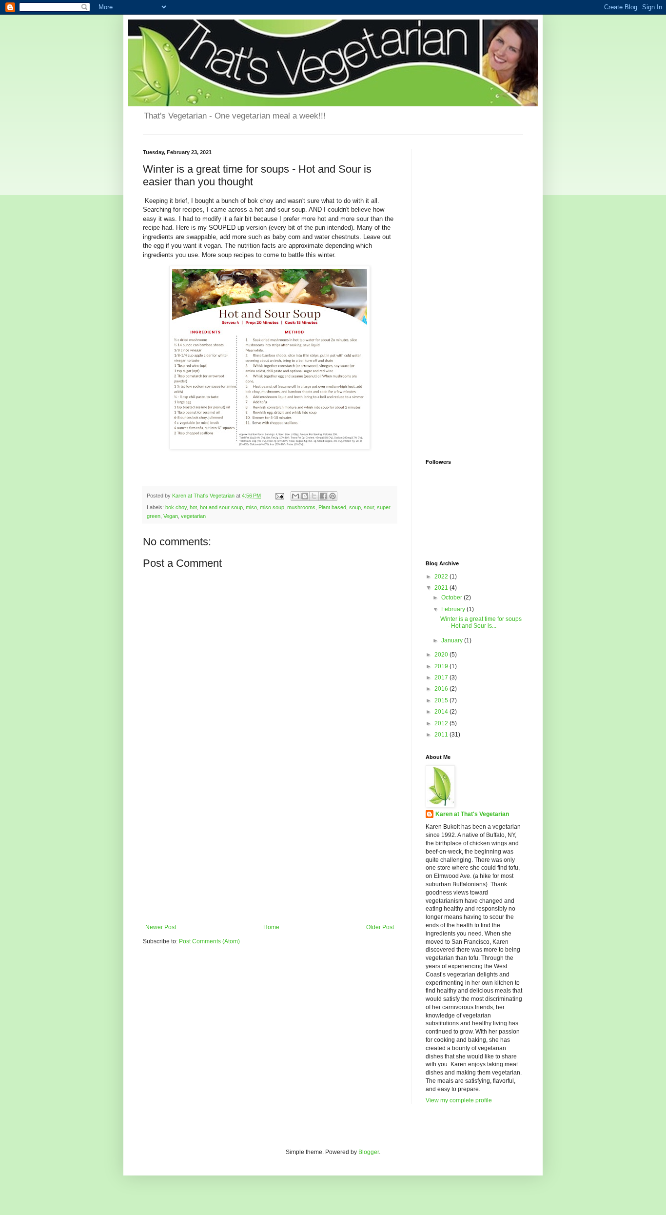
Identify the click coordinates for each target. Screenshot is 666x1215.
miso (251, 507)
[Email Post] (279, 495)
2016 (442, 688)
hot (193, 507)
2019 (442, 666)
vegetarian (193, 516)
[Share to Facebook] (323, 496)
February (454, 609)
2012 (442, 723)
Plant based (332, 507)
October (452, 597)
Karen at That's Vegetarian (472, 814)
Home (271, 927)
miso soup (272, 507)
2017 (442, 677)
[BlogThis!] (305, 496)
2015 (442, 700)
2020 (442, 654)
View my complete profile (459, 1100)
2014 (442, 711)
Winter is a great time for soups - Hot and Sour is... (481, 622)
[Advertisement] (269, 851)
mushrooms (301, 507)
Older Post (380, 927)
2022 (442, 576)
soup (355, 507)
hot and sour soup (221, 507)
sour (369, 507)
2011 (442, 734)
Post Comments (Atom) (209, 941)
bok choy (176, 507)
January (452, 640)
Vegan (170, 516)
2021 (442, 587)
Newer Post (160, 927)
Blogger (368, 1152)
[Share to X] (314, 496)
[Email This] (295, 496)
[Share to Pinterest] (332, 496)
